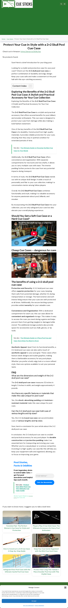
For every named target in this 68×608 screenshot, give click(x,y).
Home (3, 39)
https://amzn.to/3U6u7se (31, 51)
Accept (34, 601)
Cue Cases (10, 39)
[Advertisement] (34, 22)
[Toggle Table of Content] (29, 85)
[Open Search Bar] (61, 4)
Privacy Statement (39, 605)
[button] (65, 587)
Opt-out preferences (28, 605)
